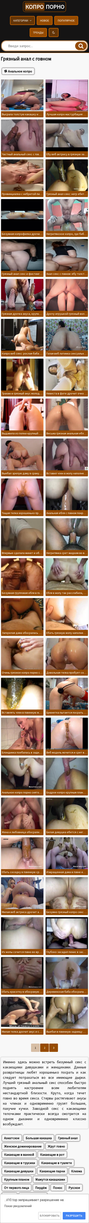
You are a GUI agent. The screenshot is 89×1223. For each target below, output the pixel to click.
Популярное (66, 20)
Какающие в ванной (19, 1154)
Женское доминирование (23, 1146)
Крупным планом (16, 1179)
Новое (44, 20)
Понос (57, 1188)
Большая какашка (39, 1138)
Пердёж (41, 1188)
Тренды (38, 32)
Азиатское (11, 1138)
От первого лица (16, 1188)
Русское (74, 1188)
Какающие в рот (52, 1154)
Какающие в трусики (19, 1163)
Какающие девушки (18, 1171)
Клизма (76, 1171)
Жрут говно (56, 1146)
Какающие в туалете (56, 1163)
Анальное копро (20, 71)
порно (44, 6)
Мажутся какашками (50, 1179)
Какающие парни (52, 1171)
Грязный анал (68, 1138)
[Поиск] (81, 46)
